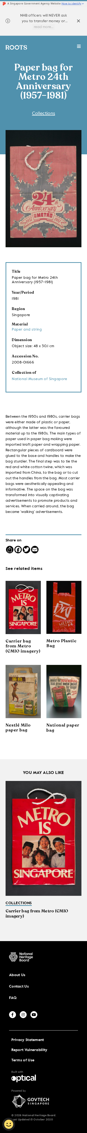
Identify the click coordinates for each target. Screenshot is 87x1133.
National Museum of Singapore (39, 379)
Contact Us (19, 986)
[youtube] (33, 1014)
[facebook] (12, 1014)
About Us (17, 975)
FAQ (12, 998)
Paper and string (27, 330)
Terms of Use (23, 1060)
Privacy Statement (27, 1040)
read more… (43, 27)
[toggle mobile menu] (79, 48)
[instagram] (23, 1014)
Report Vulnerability (29, 1050)
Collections (43, 113)
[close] (78, 21)
